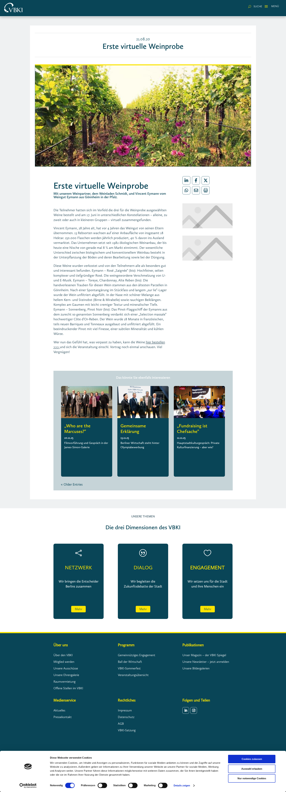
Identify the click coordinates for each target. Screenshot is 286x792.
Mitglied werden (63, 662)
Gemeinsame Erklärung (133, 428)
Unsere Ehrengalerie (66, 675)
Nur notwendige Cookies (252, 778)
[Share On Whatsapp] (186, 190)
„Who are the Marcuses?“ (77, 428)
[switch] (102, 785)
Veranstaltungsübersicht (133, 675)
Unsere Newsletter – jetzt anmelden (205, 662)
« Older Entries (72, 484)
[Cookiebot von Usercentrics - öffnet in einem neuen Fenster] (28, 785)
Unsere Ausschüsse (65, 668)
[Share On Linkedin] (186, 180)
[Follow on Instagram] (193, 710)
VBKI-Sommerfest (129, 668)
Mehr (78, 609)
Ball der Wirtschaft (130, 662)
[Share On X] (206, 180)
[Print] (206, 190)
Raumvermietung (64, 681)
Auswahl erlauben (251, 768)
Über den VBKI (63, 655)
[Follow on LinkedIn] (185, 710)
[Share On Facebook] (196, 180)
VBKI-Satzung (127, 730)
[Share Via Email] (196, 190)
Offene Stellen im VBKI (68, 688)
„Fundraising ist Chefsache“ (192, 428)
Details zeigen (182, 785)
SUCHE (258, 6)
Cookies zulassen (252, 759)
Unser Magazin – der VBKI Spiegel (204, 655)
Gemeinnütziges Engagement (136, 655)
